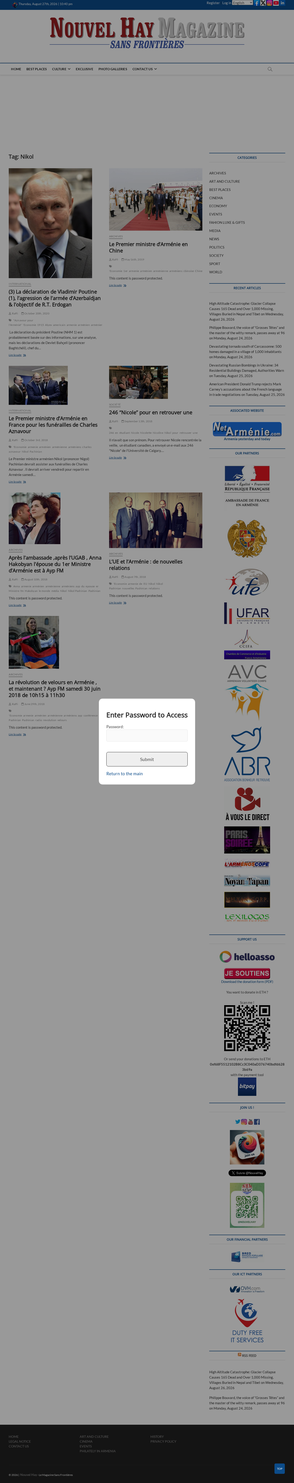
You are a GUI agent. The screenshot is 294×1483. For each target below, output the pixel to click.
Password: (115, 726)
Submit (147, 759)
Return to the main (124, 773)
